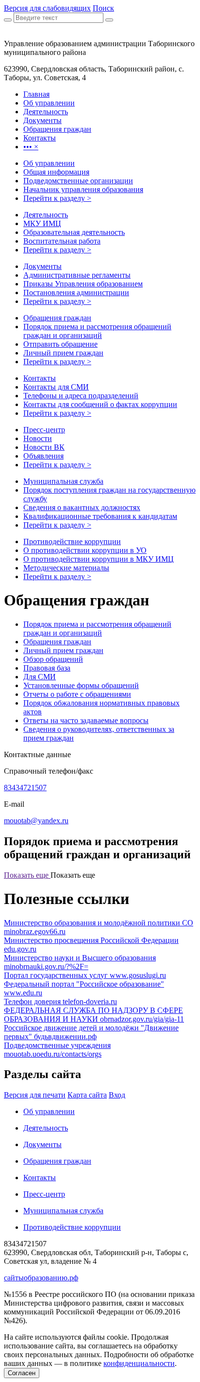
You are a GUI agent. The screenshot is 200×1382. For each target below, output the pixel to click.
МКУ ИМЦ (42, 223)
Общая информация (56, 172)
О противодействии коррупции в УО (85, 550)
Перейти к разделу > (57, 198)
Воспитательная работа (61, 241)
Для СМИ (39, 677)
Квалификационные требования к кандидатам (100, 516)
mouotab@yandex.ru (36, 820)
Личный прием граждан (63, 353)
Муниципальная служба (63, 481)
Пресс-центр (44, 429)
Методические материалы (66, 568)
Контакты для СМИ (56, 387)
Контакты (39, 378)
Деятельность (45, 215)
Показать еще (27, 875)
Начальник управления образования (83, 189)
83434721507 (25, 787)
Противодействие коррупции (72, 541)
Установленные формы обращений (81, 685)
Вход (117, 1095)
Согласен (21, 1373)
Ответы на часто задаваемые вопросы (86, 720)
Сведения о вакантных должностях (81, 507)
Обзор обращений (53, 659)
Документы (42, 266)
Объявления (43, 456)
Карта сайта (87, 1095)
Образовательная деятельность (74, 232)
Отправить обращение (60, 344)
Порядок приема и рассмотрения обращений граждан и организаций (97, 330)
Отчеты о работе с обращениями (77, 694)
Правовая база (46, 668)
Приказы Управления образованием (83, 284)
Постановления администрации (76, 292)
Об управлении (49, 163)
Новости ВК (44, 447)
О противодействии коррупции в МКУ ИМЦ (98, 559)
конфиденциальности (139, 1363)
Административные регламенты (77, 275)
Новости (37, 438)
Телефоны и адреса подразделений (80, 395)
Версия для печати (35, 1095)
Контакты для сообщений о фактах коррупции (100, 404)
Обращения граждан (57, 318)
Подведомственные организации (78, 181)
